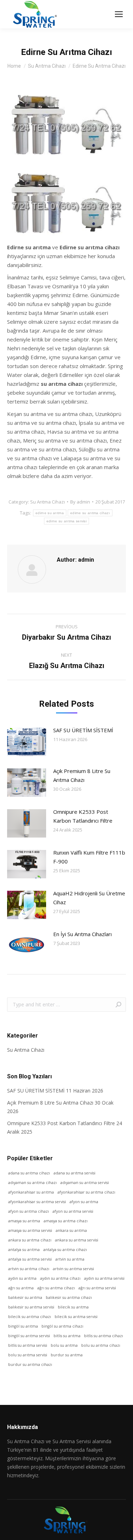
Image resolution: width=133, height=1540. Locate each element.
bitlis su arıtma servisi (27, 1345)
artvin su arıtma (69, 1259)
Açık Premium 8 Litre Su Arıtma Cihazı (81, 775)
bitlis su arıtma (67, 1335)
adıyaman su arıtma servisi (84, 1182)
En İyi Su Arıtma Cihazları (82, 934)
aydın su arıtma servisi (104, 1278)
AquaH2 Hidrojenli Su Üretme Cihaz (89, 898)
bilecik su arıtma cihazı (29, 1316)
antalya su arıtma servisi (30, 1259)
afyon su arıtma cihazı (28, 1211)
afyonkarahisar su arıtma (31, 1192)
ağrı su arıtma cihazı (56, 1287)
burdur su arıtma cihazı (30, 1364)
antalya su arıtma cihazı (65, 1249)
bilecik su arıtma (73, 1307)
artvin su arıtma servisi (73, 1268)
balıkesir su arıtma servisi (31, 1307)
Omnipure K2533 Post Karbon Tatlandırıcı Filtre (82, 816)
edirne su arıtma (49, 513)
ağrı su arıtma (21, 1287)
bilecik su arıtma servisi (76, 1316)
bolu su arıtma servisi (27, 1354)
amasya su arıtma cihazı (66, 1220)
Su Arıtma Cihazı (47, 502)
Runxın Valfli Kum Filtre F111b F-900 (89, 857)
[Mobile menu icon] (119, 14)
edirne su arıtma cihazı (90, 513)
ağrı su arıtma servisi (97, 1287)
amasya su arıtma (24, 1220)
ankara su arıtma (71, 1230)
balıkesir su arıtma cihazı (69, 1297)
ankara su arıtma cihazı (29, 1240)
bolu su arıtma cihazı (100, 1345)
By (80, 502)
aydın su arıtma (22, 1278)
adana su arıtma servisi (74, 1173)
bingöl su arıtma (23, 1326)
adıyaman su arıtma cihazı (32, 1182)
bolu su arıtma (64, 1345)
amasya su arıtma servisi (30, 1230)
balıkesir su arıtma (25, 1297)
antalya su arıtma (24, 1249)
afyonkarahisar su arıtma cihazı (86, 1192)
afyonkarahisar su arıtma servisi (37, 1201)
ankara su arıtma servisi (76, 1240)
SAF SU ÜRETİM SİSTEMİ (83, 730)
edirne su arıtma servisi (66, 521)
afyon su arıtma (84, 1201)
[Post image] (26, 742)
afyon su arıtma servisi (72, 1211)
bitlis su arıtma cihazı (103, 1335)
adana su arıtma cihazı (29, 1173)
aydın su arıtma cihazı (60, 1278)
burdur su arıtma (67, 1354)
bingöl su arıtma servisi (29, 1335)
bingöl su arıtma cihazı (62, 1326)
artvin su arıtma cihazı (28, 1268)
